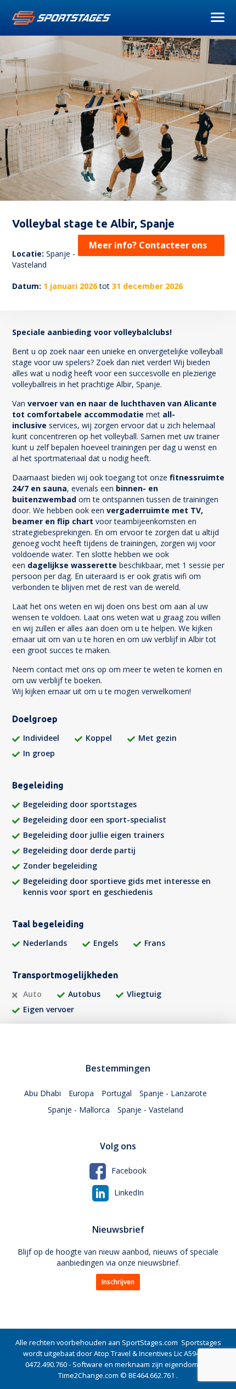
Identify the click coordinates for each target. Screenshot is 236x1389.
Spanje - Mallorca (79, 1109)
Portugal (117, 1093)
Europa (81, 1093)
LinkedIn (129, 1192)
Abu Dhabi (42, 1093)
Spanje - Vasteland (150, 1109)
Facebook (129, 1170)
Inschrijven (118, 1281)
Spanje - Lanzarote (173, 1093)
